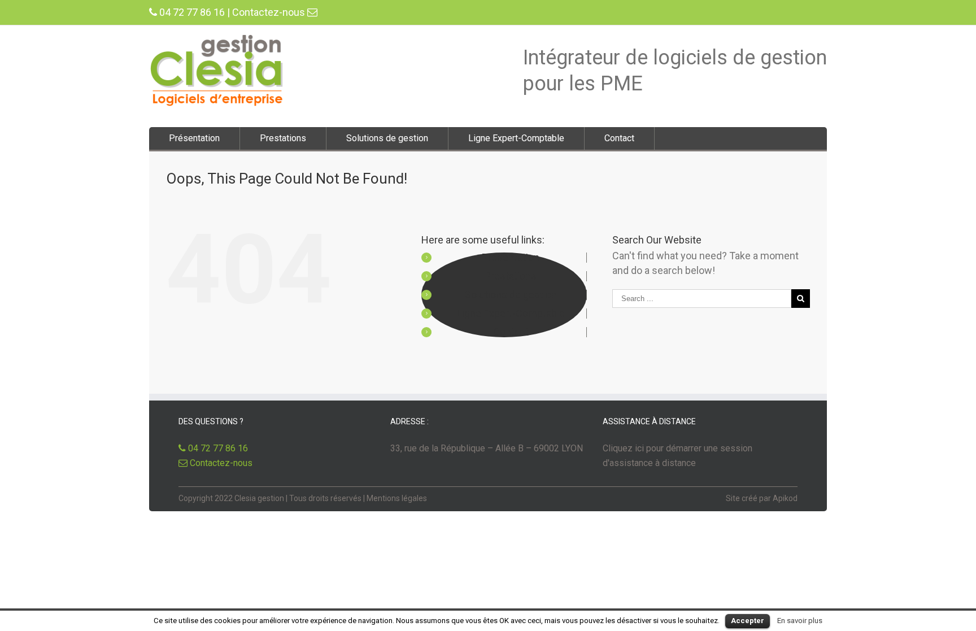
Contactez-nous (269, 12)
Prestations (283, 138)
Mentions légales (397, 498)
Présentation (194, 138)
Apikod (785, 498)
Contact (619, 138)
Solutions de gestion (387, 138)
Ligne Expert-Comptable (516, 138)
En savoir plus (799, 620)
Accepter (747, 620)
